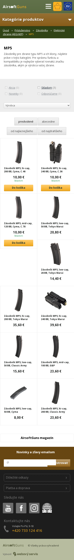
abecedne (48, 121)
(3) (48, 87)
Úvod (6, 30)
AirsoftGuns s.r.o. (16, 6)
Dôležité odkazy (17, 477)
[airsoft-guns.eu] (68, 6)
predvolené (25, 121)
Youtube (7, 503)
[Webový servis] (25, 554)
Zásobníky (42, 30)
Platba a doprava (18, 488)
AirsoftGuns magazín (37, 438)
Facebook (21, 503)
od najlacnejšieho (22, 131)
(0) (14, 87)
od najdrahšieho (52, 131)
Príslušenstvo (22, 30)
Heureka (46, 503)
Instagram (34, 503)
